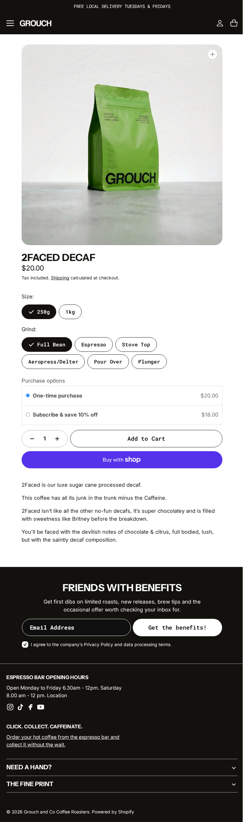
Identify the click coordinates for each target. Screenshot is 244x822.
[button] (10, 23)
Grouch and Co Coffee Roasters (56, 811)
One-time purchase (55, 395)
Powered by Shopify (113, 811)
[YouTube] (40, 707)
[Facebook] (30, 707)
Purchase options (41, 381)
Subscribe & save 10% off (63, 414)
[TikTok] (20, 707)
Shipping (58, 277)
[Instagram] (10, 707)
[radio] (26, 395)
